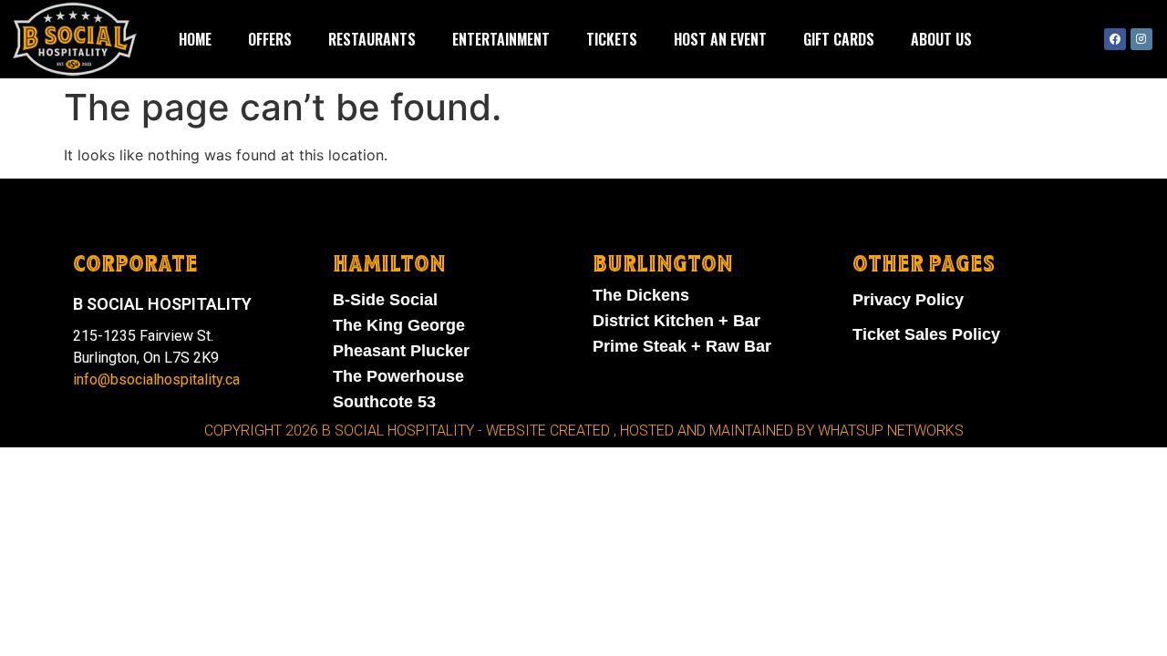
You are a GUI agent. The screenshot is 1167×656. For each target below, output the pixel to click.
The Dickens (641, 295)
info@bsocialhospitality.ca (156, 379)
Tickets (611, 39)
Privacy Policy (908, 300)
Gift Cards (838, 39)
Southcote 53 (384, 402)
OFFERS (270, 39)
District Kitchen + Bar (676, 321)
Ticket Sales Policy (926, 334)
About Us (941, 39)
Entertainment (501, 39)
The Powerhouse (398, 376)
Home (195, 39)
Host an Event (720, 39)
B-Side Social (385, 300)
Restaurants (372, 39)
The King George (399, 325)
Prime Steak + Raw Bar (682, 346)
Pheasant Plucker (401, 351)
